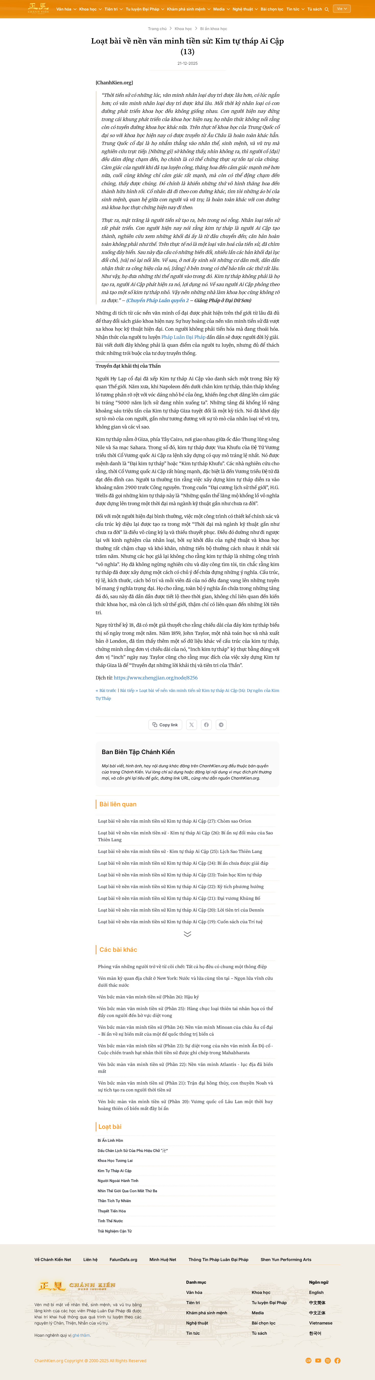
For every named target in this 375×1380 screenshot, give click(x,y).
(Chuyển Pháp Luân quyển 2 (157, 300)
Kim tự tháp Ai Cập (114, 1171)
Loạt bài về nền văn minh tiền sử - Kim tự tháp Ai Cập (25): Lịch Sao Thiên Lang (180, 851)
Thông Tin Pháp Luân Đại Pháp (218, 1259)
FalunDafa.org (123, 1259)
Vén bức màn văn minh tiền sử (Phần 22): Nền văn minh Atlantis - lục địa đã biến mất (185, 1067)
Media (258, 1312)
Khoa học (261, 1292)
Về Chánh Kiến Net (52, 1259)
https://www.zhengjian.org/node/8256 (156, 678)
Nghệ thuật (197, 1322)
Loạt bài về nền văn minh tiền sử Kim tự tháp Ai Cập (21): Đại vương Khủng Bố (179, 898)
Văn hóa (194, 1292)
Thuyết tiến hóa (112, 1211)
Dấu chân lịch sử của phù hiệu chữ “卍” (133, 1150)
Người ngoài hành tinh (118, 1180)
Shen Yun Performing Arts (286, 1259)
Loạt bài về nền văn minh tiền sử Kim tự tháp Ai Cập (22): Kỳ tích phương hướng (181, 886)
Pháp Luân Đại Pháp (183, 337)
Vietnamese (320, 1322)
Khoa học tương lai (115, 1160)
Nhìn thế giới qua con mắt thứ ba (127, 1191)
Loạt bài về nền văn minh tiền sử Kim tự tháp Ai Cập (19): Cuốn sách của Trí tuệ (180, 921)
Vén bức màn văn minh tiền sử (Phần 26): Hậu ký (148, 997)
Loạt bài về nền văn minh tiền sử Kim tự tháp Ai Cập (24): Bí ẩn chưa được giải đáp (183, 863)
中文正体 (317, 1312)
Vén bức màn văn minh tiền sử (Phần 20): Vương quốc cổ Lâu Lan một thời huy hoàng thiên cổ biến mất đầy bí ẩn (185, 1104)
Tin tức (193, 1333)
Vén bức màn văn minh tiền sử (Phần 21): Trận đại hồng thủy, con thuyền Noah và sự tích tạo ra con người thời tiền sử (185, 1086)
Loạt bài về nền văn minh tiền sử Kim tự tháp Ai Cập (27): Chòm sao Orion (174, 821)
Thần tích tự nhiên (114, 1201)
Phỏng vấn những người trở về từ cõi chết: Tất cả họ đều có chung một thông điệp (182, 966)
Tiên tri (193, 1302)
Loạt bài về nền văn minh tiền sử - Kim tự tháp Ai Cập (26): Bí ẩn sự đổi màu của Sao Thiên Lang (185, 836)
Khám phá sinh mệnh (206, 1312)
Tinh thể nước (110, 1221)
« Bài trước (106, 690)
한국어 (315, 1333)
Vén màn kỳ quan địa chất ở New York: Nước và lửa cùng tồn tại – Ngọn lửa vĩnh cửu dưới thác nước (185, 981)
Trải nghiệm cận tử (115, 1231)
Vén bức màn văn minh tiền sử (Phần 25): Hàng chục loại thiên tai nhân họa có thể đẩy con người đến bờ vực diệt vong (185, 1012)
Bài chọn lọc (272, 9)
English (316, 1292)
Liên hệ (90, 1259)
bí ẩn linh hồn (110, 1140)
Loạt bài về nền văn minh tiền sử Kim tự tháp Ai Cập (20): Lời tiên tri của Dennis (181, 910)
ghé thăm (81, 1335)
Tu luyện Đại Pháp (269, 1302)
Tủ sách (314, 9)
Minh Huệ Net (162, 1259)
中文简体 (317, 1302)
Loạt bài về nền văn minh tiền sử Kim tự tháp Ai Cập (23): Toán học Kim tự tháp (180, 875)
